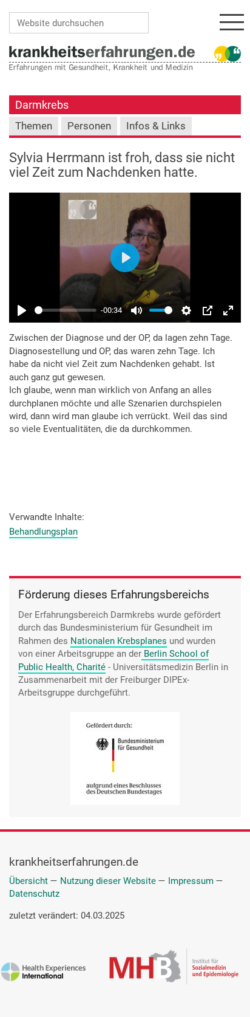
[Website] (102, 52)
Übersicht (28, 880)
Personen (89, 126)
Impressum (191, 880)
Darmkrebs (42, 104)
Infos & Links (156, 126)
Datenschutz (34, 893)
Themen (33, 126)
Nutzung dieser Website (108, 880)
